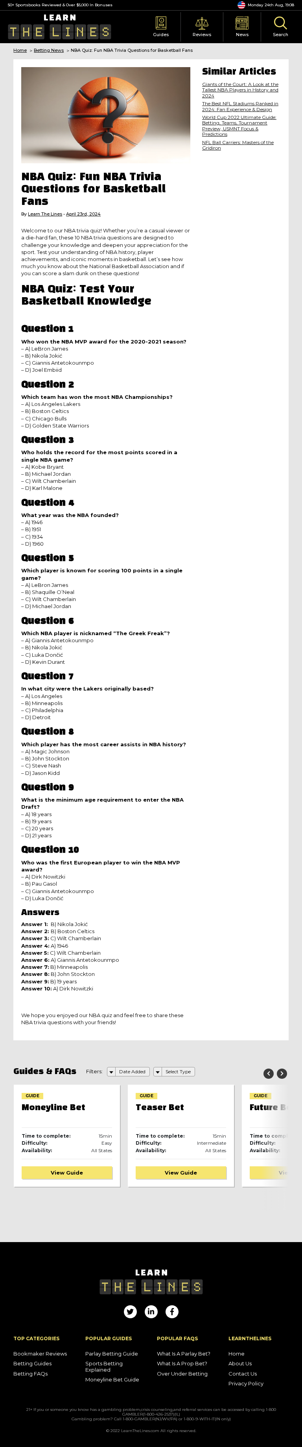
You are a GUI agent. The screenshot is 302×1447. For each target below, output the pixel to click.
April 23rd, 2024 (83, 214)
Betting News (49, 50)
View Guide (67, 1172)
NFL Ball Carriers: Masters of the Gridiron (238, 145)
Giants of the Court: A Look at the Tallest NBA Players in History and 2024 (240, 90)
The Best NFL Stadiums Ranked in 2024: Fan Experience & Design (240, 106)
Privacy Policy (245, 1384)
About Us (240, 1364)
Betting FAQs (30, 1374)
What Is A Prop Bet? (182, 1364)
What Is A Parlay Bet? (183, 1354)
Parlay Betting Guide (111, 1354)
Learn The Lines (45, 214)
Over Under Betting (182, 1374)
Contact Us (242, 1374)
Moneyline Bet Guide (112, 1380)
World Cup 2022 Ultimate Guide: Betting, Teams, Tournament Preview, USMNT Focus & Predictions (239, 126)
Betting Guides (32, 1364)
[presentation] (268, 1073)
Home (20, 50)
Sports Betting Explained (104, 1367)
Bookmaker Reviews (40, 1354)
